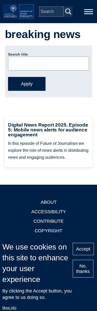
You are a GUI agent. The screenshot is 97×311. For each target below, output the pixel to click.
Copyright (48, 230)
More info (9, 308)
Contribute (48, 221)
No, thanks (83, 268)
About (49, 202)
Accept (83, 249)
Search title (18, 54)
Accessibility (48, 211)
